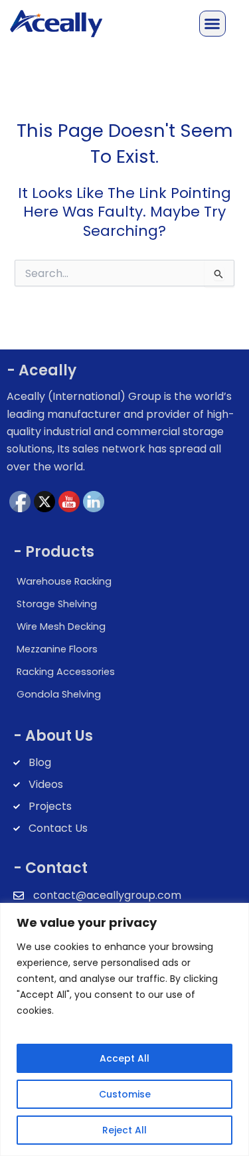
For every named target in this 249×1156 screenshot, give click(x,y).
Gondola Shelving (59, 694)
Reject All (124, 1130)
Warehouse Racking (64, 581)
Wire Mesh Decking (61, 626)
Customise (125, 1094)
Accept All (124, 1058)
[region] (124, 1029)
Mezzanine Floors (57, 649)
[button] (212, 24)
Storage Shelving (57, 604)
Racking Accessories (66, 671)
